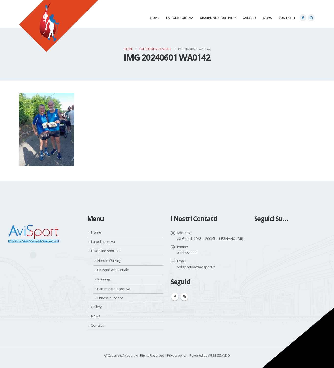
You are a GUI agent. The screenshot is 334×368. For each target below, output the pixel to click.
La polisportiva (179, 17)
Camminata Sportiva (113, 288)
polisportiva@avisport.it (196, 267)
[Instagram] (311, 17)
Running (103, 279)
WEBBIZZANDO (219, 355)
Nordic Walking (109, 260)
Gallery (249, 17)
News (267, 17)
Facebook (174, 297)
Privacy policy (176, 355)
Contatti (286, 17)
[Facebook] (303, 17)
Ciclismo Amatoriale (113, 270)
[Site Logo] (58, 32)
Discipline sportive (216, 17)
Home (154, 17)
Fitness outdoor (110, 298)
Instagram (184, 297)
